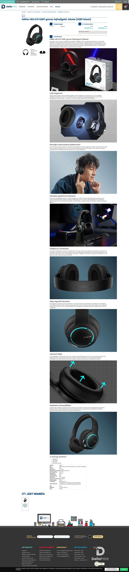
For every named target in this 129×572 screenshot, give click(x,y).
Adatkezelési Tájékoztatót (79, 536)
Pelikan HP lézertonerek (44, 560)
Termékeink (22, 7)
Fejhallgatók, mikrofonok (63, 12)
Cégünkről (30, 7)
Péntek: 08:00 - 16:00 (79, 558)
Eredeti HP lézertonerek (44, 558)
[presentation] (21, 52)
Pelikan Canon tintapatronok (46, 556)
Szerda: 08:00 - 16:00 (79, 554)
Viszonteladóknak (42, 7)
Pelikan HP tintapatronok (45, 552)
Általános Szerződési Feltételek (29, 560)
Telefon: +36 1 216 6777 (62, 552)
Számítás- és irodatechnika (33, 12)
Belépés (125, 1)
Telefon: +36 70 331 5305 (62, 554)
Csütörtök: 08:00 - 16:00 (79, 556)
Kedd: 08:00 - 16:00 (78, 552)
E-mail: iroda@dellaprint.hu (63, 556)
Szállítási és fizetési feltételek (29, 554)
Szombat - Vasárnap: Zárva (80, 560)
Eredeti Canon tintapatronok (46, 554)
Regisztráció (118, 1)
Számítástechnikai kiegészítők (49, 12)
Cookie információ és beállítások (29, 565)
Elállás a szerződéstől (27, 563)
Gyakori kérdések (26, 556)
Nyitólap (24, 12)
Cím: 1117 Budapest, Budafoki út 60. (64, 550)
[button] (125, 6)
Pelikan (57, 7)
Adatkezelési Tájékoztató (28, 562)
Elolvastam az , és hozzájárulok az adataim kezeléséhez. (80, 536)
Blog (51, 7)
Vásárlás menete (26, 552)
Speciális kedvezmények (27, 558)
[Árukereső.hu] (99, 564)
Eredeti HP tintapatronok (45, 550)
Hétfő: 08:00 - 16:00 (78, 550)
